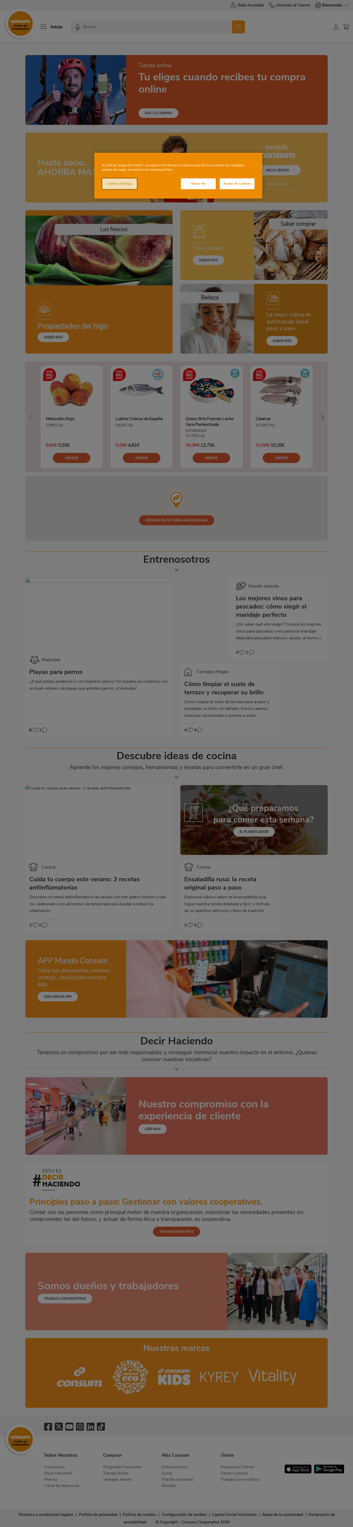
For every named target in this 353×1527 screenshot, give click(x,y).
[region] (178, 176)
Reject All (198, 183)
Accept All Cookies (237, 183)
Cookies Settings (119, 183)
